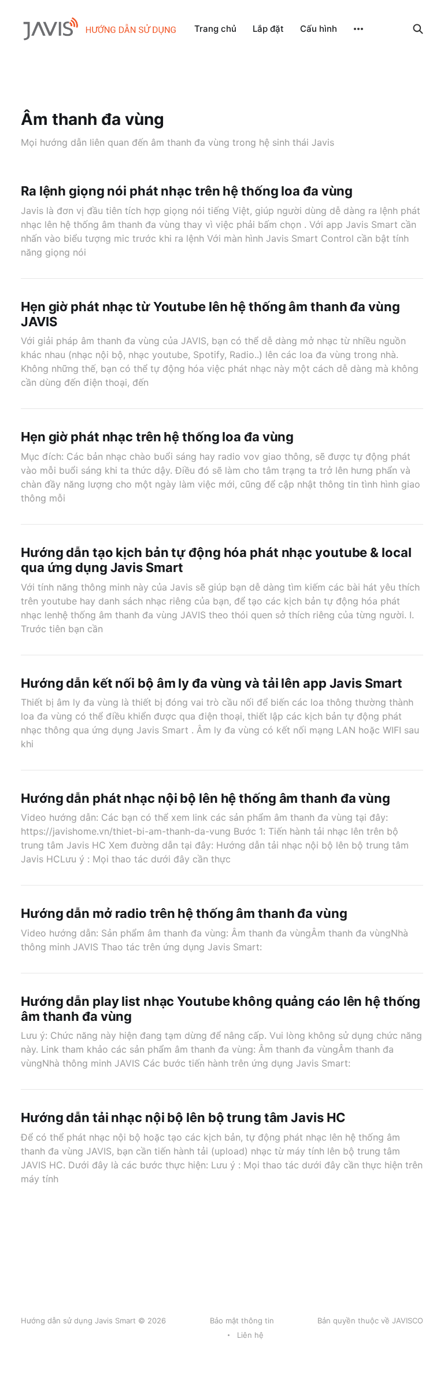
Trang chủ (215, 28)
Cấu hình (318, 28)
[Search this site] (418, 29)
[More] (358, 29)
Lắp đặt (268, 28)
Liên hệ (250, 1335)
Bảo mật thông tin (242, 1320)
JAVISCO (407, 1320)
